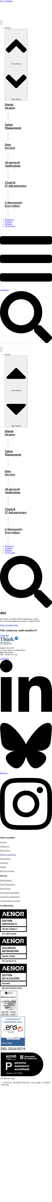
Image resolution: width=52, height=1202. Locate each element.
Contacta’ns (4, 846)
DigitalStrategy (10, 106)
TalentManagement (13, 126)
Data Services (5, 889)
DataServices (10, 146)
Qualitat (3, 867)
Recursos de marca (7, 871)
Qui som (3, 842)
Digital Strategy (6, 880)
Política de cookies (44, 1085)
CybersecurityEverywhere (13, 204)
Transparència (5, 859)
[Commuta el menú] (1, 23)
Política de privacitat (27, 1085)
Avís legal (13, 1085)
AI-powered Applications (9, 893)
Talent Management (7, 884)
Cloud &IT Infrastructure (15, 184)
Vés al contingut (6, 1)
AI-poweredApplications (12, 164)
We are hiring (5, 850)
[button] (15, 345)
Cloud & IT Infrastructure (10, 897)
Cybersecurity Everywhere (10, 901)
